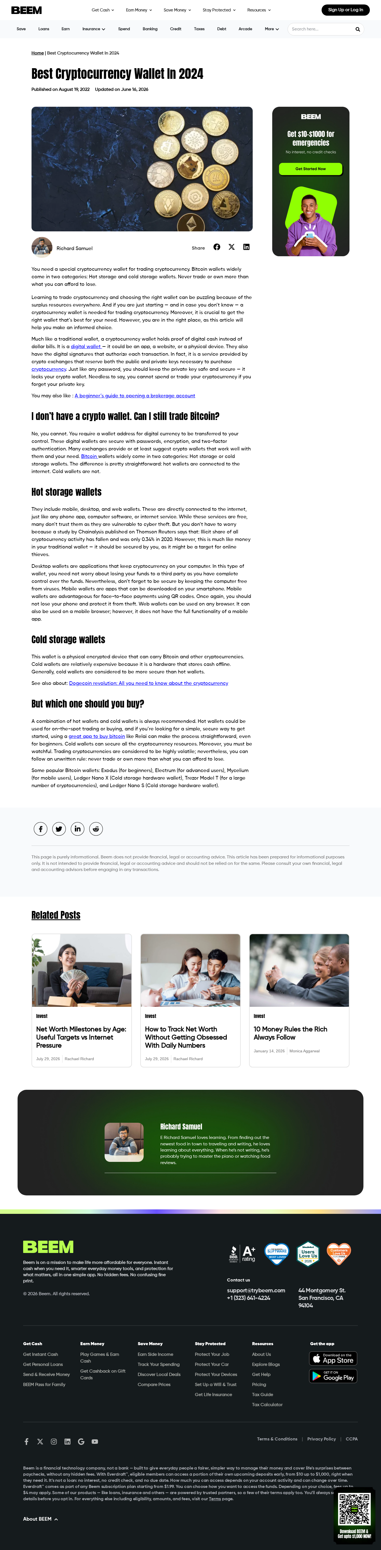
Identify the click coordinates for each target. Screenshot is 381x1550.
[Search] (357, 29)
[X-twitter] (40, 1441)
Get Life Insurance (213, 1395)
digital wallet (86, 346)
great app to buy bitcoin (97, 736)
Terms (215, 1499)
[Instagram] (53, 1441)
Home (38, 53)
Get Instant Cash (40, 1354)
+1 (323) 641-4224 (248, 1298)
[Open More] (277, 29)
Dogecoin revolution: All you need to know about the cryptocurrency (148, 683)
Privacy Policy (321, 1439)
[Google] (81, 1441)
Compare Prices (154, 1385)
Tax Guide (262, 1395)
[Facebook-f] (26, 1441)
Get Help (261, 1375)
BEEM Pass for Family (44, 1385)
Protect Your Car (212, 1365)
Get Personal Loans (43, 1365)
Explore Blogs (266, 1365)
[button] (217, 247)
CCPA (352, 1439)
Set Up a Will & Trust (216, 1385)
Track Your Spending (159, 1365)
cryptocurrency (49, 369)
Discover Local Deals (159, 1375)
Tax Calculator (267, 1405)
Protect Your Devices (216, 1375)
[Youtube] (94, 1441)
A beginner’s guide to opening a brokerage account (135, 395)
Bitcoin (89, 456)
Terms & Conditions (277, 1439)
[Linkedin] (67, 1441)
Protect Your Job (212, 1354)
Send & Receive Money (46, 1375)
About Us (261, 1354)
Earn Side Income (155, 1354)
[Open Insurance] (103, 29)
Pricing (259, 1385)
